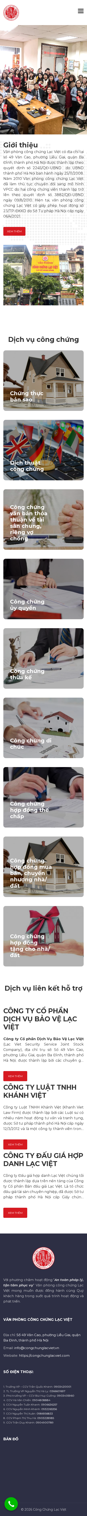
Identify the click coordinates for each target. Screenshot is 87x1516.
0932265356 (49, 1409)
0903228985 (45, 1418)
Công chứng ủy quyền (27, 604)
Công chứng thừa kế (27, 674)
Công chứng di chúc (31, 743)
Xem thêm (14, 231)
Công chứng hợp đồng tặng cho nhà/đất (30, 945)
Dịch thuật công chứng (27, 465)
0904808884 (41, 1400)
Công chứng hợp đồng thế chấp (29, 809)
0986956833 (45, 1413)
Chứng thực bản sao (26, 396)
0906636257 (49, 1404)
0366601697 (57, 1391)
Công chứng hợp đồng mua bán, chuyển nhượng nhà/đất (31, 873)
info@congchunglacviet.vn (36, 1348)
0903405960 (65, 1395)
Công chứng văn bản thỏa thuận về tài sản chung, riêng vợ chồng (29, 523)
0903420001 (62, 1386)
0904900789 (45, 1422)
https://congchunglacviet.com (44, 1355)
